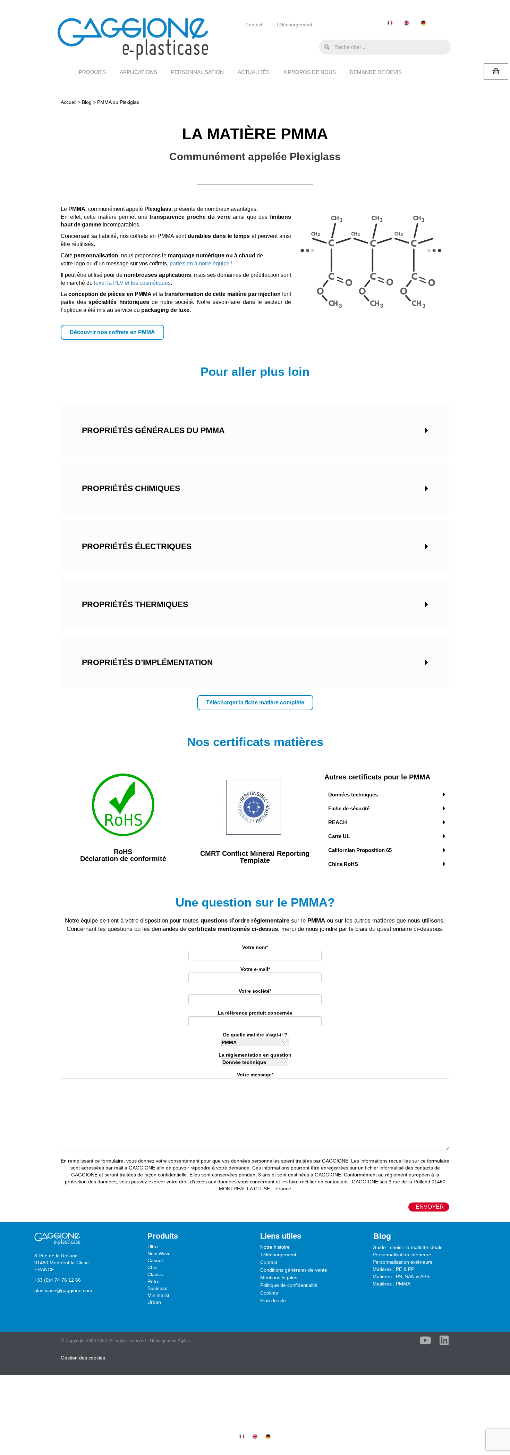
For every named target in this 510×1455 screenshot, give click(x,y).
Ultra (152, 1246)
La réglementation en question (255, 1055)
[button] (312, 46)
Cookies (269, 1293)
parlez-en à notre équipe (200, 263)
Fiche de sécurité (348, 808)
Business (157, 1288)
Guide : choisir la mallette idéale (408, 1247)
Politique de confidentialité (288, 1285)
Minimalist (158, 1295)
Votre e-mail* (255, 969)
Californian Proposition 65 (360, 850)
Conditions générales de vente (293, 1270)
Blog (87, 102)
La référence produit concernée (255, 1013)
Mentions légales (278, 1277)
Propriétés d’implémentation (147, 662)
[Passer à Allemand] (423, 23)
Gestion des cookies (83, 1358)
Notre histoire (275, 1247)
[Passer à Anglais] (406, 23)
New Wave (159, 1253)
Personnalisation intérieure (402, 1254)
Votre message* (255, 1074)
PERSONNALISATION (197, 72)
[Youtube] (425, 1340)
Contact (253, 24)
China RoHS (343, 864)
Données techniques (353, 794)
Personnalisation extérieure (403, 1262)
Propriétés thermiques (135, 604)
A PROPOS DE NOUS (309, 72)
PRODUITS (92, 72)
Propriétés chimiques (131, 488)
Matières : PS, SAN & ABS (401, 1276)
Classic (155, 1274)
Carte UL (339, 836)
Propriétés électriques (137, 546)
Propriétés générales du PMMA (153, 430)
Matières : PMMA (391, 1284)
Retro (153, 1281)
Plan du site (273, 1300)
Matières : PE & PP (393, 1269)
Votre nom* (255, 947)
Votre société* (255, 991)
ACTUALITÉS (254, 72)
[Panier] (496, 71)
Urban (154, 1302)
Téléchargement (294, 24)
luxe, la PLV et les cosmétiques (132, 283)
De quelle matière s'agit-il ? (255, 1034)
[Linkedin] (444, 1340)
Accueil (68, 102)
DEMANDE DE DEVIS (376, 72)
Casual (155, 1260)
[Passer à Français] (390, 23)
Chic (152, 1267)
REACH (337, 822)
